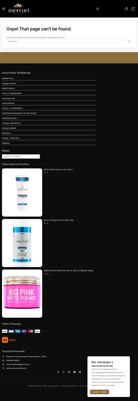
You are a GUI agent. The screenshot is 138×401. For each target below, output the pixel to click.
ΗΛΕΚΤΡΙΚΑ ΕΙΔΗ (9, 118)
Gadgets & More (9, 83)
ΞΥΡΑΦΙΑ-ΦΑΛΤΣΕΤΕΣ (11, 123)
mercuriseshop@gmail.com (18, 364)
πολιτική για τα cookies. (104, 385)
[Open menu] (3, 8)
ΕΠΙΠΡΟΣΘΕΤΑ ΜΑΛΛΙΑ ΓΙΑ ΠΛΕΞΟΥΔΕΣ (19, 113)
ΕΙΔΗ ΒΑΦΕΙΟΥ (8, 103)
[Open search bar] (97, 9)
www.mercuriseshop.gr (16, 368)
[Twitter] (63, 372)
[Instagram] (69, 372)
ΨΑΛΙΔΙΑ (6, 143)
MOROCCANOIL (8, 88)
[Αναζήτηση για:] (69, 41)
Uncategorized (8, 98)
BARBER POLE (8, 78)
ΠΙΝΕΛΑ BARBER (9, 128)
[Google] (80, 372)
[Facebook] (58, 372)
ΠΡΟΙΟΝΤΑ (6, 133)
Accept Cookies (100, 392)
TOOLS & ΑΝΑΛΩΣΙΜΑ (11, 93)
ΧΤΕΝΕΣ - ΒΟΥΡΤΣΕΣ (10, 138)
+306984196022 (13, 360)
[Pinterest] (74, 372)
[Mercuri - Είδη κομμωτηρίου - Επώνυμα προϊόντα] (19, 8)
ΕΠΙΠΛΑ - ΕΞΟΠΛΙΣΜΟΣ (12, 108)
